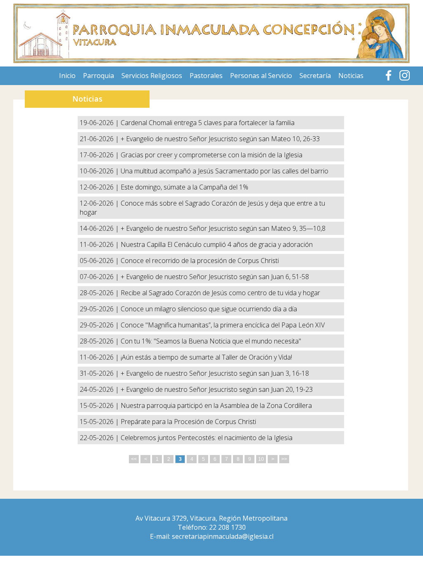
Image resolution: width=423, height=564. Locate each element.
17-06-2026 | (100, 154)
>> (284, 459)
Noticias (351, 75)
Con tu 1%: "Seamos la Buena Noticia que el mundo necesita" (211, 341)
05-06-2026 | (100, 260)
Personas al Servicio (261, 75)
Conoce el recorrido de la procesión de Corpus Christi (200, 260)
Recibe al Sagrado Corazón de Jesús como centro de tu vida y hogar (220, 292)
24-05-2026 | (100, 389)
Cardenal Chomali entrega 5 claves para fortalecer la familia (208, 122)
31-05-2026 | (100, 373)
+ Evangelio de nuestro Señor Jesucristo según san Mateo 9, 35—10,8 (223, 228)
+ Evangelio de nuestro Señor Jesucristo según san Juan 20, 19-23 (217, 389)
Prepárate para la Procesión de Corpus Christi (188, 421)
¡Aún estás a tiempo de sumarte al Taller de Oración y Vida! (206, 357)
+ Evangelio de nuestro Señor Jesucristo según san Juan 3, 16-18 (215, 373)
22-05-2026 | (100, 437)
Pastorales (206, 75)
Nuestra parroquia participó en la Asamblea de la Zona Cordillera (216, 405)
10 (261, 459)
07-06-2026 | (100, 276)
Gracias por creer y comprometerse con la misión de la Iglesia (211, 154)
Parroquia (98, 75)
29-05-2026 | (100, 308)
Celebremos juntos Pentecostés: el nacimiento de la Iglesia (206, 437)
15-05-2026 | (100, 405)
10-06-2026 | (100, 170)
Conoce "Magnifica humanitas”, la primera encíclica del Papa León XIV (223, 324)
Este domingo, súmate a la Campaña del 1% (184, 187)
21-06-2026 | (100, 138)
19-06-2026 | (100, 122)
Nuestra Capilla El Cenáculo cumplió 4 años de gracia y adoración (217, 244)
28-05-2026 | (100, 292)
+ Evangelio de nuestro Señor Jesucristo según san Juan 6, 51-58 (215, 276)
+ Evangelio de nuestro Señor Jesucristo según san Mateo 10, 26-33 (220, 138)
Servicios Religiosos (151, 75)
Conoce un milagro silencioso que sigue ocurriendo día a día (209, 308)
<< (134, 459)
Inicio (67, 75)
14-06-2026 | (100, 228)
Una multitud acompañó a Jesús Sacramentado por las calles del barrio (224, 170)
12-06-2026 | (100, 187)
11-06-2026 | (100, 244)
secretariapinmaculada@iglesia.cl (222, 536)
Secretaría (315, 75)
